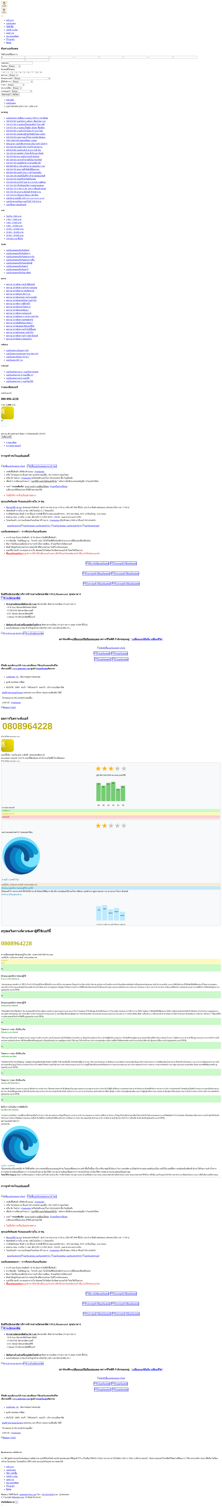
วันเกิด (4, 66)
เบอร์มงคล (11, 23)
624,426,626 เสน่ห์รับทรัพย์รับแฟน (21, 179)
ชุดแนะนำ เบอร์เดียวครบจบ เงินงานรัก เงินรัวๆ (26, 144)
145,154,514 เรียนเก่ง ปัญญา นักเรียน (22, 195)
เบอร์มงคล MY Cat (14, 360)
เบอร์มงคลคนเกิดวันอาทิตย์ (18, 273)
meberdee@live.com (28, 1494)
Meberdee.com (18, 1497)
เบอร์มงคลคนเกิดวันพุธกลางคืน (20, 260)
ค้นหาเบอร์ (6, 94)
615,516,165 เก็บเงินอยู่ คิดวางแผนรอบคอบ (25, 185)
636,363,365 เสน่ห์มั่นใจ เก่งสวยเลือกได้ (23, 163)
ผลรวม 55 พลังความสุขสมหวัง (19, 320)
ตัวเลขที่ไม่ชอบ (8, 69)
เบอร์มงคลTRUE (74, 526)
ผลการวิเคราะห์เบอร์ (14, 718)
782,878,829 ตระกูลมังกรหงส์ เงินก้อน (22, 156)
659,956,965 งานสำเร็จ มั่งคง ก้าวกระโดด (24, 131)
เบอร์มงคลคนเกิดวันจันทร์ (17, 250)
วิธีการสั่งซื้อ (11, 1473)
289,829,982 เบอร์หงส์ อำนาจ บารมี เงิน (23, 150)
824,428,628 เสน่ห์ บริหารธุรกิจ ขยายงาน (24, 147)
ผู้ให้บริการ (6, 81)
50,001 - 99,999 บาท (15, 235)
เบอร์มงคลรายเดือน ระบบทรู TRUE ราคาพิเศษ (27, 118)
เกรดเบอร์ (5, 91)
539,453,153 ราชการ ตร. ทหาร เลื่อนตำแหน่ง (26, 189)
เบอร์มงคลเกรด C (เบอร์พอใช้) (19, 381)
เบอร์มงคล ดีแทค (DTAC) (17, 357)
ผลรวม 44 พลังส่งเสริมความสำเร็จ (21, 300)
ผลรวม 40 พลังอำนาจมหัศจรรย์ (20, 291)
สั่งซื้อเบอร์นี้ (6, 437)
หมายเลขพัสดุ (12, 36)
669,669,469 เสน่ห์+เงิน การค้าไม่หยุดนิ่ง (23, 172)
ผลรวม (4, 75)
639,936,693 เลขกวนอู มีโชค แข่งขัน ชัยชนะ (25, 137)
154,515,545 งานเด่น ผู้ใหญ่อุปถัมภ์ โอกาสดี (25, 124)
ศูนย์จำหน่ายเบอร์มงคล (12, 693)
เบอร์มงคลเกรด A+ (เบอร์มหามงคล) (22, 372)
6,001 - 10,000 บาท (14, 226)
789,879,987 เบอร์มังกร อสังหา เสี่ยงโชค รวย (25, 121)
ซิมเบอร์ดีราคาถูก (14, 507)
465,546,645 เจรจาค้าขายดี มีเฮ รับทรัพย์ (24, 160)
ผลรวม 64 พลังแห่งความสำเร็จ (19, 332)
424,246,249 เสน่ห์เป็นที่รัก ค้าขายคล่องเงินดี (25, 176)
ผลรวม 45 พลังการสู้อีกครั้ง (18, 304)
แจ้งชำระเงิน (12, 30)
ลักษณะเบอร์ (6, 78)
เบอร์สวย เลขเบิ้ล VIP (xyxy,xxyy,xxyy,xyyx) (25, 198)
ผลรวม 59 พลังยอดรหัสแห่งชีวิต (20, 326)
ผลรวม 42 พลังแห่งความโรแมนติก (21, 297)
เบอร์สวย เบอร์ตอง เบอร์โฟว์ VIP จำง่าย (23, 201)
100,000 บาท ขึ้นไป (14, 239)
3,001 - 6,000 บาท (13, 223)
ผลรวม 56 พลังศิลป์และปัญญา (19, 323)
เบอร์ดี (3, 414)
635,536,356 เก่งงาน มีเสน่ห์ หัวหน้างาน (23, 192)
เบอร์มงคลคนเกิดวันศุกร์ (17, 266)
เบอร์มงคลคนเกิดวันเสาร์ (17, 269)
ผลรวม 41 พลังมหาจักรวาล (18, 294)
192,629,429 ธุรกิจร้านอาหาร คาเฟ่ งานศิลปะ (26, 182)
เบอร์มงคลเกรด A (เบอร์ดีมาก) (19, 375)
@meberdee (39, 472)
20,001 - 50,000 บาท (15, 232)
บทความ (10, 33)
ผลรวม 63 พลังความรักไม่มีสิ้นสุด (21, 329)
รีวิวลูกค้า (10, 39)
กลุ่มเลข (4, 63)
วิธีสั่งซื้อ (10, 27)
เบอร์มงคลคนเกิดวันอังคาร (18, 253)
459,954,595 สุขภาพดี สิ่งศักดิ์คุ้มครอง (22, 169)
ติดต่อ (8, 43)
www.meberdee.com (21, 669)
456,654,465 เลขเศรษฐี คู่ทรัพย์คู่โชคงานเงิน (25, 134)
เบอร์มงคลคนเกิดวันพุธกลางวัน (20, 257)
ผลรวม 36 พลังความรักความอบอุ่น (21, 287)
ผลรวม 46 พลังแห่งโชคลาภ (18, 307)
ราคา (3, 85)
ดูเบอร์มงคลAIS (14, 526)
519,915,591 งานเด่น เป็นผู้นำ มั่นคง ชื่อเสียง (25, 128)
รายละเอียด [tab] (11, 442)
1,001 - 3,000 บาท (13, 219)
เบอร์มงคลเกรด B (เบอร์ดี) (17, 378)
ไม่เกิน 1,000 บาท (13, 216)
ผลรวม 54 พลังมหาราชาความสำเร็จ (22, 316)
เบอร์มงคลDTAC (43, 526)
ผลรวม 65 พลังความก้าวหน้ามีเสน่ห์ (22, 336)
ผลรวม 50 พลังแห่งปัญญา (17, 310)
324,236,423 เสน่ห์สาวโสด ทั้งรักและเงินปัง (25, 153)
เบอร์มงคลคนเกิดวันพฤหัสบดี (19, 263)
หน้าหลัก (10, 100)
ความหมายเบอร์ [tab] (13, 446)
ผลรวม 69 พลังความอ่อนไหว (19, 339)
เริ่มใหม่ (15, 94)
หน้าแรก (10, 20)
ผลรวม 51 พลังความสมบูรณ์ (18, 313)
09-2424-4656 (48, 1494)
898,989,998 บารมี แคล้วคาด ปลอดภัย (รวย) (25, 166)
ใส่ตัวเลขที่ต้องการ (9, 54)
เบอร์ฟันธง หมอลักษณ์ (16, 205)
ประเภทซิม (6, 88)
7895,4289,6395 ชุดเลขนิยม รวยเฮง (21, 140)
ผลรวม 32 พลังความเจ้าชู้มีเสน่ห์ (20, 284)
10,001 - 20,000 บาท (15, 229)
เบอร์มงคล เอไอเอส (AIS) (17, 350)
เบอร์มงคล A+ (12, 677)
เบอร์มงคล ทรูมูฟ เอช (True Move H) (22, 354)
